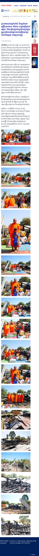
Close (33, 554)
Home (16, 6)
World (30, 6)
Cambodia (23, 6)
